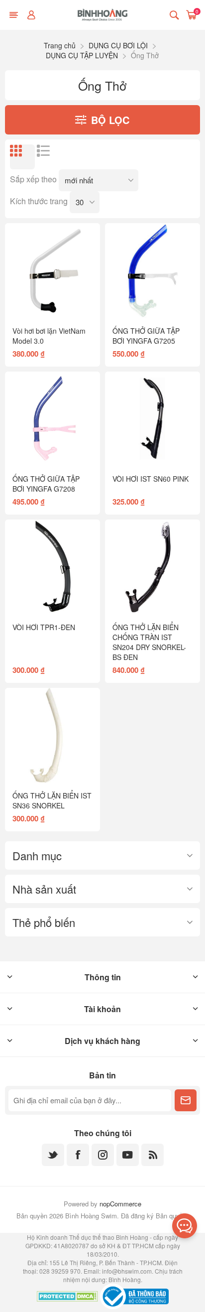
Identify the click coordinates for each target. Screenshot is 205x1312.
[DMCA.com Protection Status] (67, 1297)
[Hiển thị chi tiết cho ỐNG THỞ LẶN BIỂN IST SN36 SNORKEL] (52, 735)
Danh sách (49, 156)
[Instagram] (103, 1155)
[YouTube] (127, 1155)
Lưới (22, 156)
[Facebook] (78, 1155)
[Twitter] (53, 1155)
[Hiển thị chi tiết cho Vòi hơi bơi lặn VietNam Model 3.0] (52, 270)
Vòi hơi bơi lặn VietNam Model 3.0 (49, 336)
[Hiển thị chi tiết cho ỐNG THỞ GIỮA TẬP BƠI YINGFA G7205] (152, 270)
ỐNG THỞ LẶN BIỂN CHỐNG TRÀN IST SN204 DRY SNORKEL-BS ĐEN (149, 642)
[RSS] (152, 1155)
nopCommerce (120, 1203)
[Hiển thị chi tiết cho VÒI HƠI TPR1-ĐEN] (52, 567)
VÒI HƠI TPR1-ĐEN (43, 627)
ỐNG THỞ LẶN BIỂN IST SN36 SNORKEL (52, 800)
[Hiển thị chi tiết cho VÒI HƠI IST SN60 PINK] (152, 419)
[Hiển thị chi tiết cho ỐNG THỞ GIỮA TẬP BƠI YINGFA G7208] (52, 419)
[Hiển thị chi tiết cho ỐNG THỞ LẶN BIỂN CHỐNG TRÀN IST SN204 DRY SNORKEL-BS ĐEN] (152, 567)
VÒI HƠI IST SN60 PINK (150, 479)
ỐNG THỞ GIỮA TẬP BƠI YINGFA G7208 (46, 484)
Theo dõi (186, 1100)
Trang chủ (60, 45)
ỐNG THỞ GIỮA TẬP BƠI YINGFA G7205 (146, 336)
